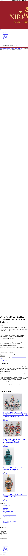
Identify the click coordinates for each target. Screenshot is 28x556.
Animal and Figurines (7, 512)
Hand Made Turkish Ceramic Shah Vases (13, 48)
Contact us (5, 548)
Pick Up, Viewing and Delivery (9, 521)
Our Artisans (5, 523)
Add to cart (3, 355)
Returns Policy (6, 522)
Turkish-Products (6, 505)
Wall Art (4, 510)
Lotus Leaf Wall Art (7, 516)
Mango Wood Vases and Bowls (9, 515)
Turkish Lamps (6, 506)
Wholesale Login (6, 550)
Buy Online (5, 549)
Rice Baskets (5, 513)
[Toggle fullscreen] (3, 554)
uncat (4, 48)
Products (4, 547)
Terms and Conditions (7, 524)
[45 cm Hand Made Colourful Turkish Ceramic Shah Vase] (9, 492)
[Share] (1, 554)
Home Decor (5, 508)
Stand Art (5, 509)
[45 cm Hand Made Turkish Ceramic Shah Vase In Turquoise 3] (8, 465)
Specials (4, 552)
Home (1, 48)
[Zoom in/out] (4, 554)
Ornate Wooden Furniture (8, 511)
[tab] (15, 360)
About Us (5, 544)
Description (5, 360)
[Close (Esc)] (0, 554)
